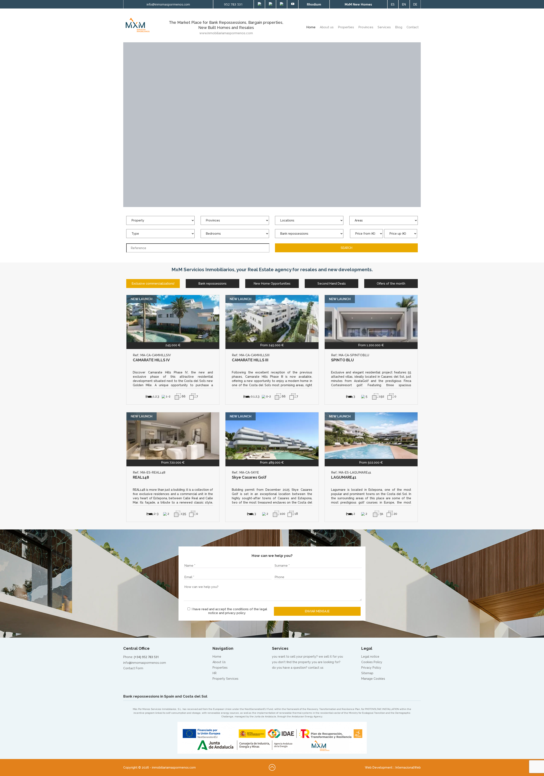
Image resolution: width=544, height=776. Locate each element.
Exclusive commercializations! (153, 283)
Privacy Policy (371, 667)
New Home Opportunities (272, 283)
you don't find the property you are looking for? (306, 662)
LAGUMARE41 (343, 477)
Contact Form (133, 668)
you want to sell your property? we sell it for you (307, 656)
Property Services (225, 678)
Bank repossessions (212, 283)
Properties (346, 27)
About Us (219, 662)
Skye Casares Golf (249, 477)
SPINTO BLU (342, 360)
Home (311, 27)
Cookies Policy (371, 662)
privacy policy (235, 613)
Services (384, 27)
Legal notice (370, 656)
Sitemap (367, 673)
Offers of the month (391, 283)
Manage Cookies (373, 678)
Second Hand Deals (331, 283)
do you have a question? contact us (297, 667)
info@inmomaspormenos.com (144, 662)
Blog (398, 27)
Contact (413, 27)
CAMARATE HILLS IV (151, 360)
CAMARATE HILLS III (250, 360)
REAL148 (141, 477)
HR (214, 673)
